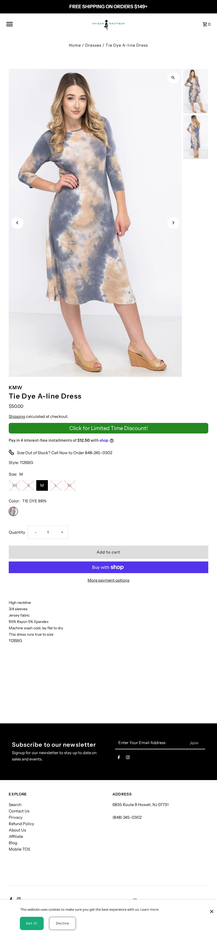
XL (69, 485)
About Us (17, 830)
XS (14, 485)
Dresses (93, 45)
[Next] (173, 223)
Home (75, 45)
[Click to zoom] (173, 77)
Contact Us (19, 810)
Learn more (149, 909)
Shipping (17, 416)
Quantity (17, 532)
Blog (13, 842)
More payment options (108, 580)
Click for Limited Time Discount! (108, 428)
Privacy (15, 817)
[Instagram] (128, 758)
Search (15, 804)
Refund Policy (21, 823)
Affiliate (16, 836)
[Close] (211, 908)
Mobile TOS (19, 849)
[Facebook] (119, 758)
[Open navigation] (45, 24)
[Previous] (17, 223)
